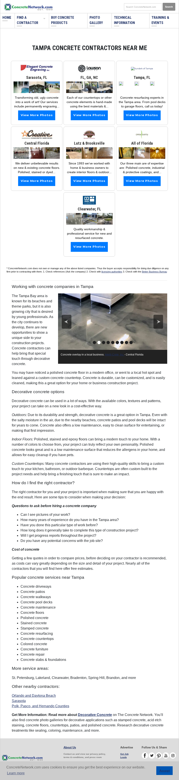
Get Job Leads (124, 755)
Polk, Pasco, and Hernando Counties (40, 706)
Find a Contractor (27, 20)
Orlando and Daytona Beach (34, 695)
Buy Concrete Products (62, 20)
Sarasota (19, 701)
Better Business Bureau (154, 271)
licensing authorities (112, 271)
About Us (70, 747)
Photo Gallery (96, 20)
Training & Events (160, 20)
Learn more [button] (16, 773)
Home (6, 17)
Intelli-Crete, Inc (114, 354)
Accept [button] (164, 770)
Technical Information (124, 20)
